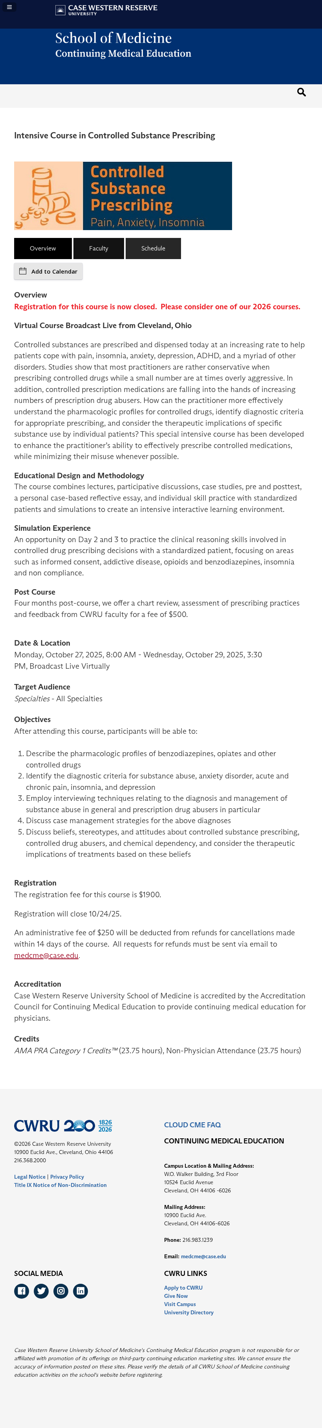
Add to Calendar (54, 271)
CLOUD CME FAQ (192, 1125)
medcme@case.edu (46, 955)
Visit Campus (180, 1304)
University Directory (189, 1312)
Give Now (176, 1295)
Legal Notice (30, 1176)
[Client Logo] (161, 65)
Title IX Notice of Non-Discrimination (60, 1184)
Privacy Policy (67, 1176)
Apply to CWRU (183, 1287)
